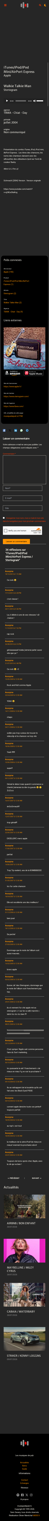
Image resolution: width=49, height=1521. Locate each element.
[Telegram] (27, 430)
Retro (24, 1466)
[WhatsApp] (21, 430)
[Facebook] (4, 430)
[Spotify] (17, 1495)
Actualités (24, 1462)
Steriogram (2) (10, 293)
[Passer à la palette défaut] (45, 5)
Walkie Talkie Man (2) (13, 302)
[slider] (40, 100)
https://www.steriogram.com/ (16, 396)
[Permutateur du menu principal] (5, 5)
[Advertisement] (24, 36)
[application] (24, 101)
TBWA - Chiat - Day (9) (13, 312)
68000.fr (36, 1515)
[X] (26, 1495)
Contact (24, 1480)
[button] (40, 5)
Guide (24, 1469)
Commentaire (9, 454)
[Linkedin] (15, 430)
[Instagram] (31, 1495)
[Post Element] (24, 1215)
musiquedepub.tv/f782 (13, 416)
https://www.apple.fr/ (13, 386)
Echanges (24, 1483)
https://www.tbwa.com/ (14, 406)
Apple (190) (8, 272)
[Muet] (34, 101)
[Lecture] (7, 101)
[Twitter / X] (10, 430)
